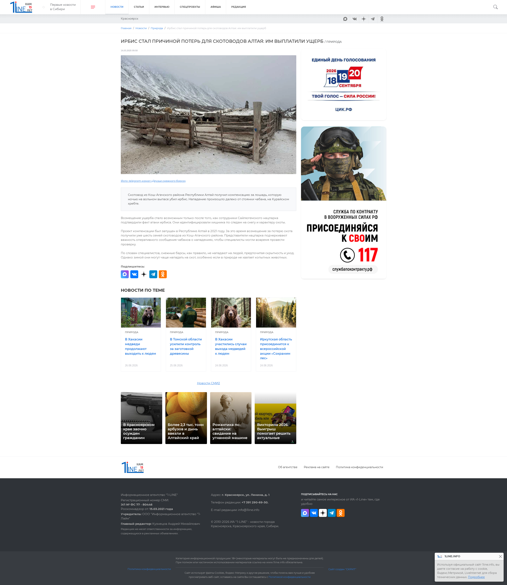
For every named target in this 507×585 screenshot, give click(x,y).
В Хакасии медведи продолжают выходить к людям (140, 346)
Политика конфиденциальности (359, 467)
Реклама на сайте (317, 467)
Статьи (139, 6)
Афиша (216, 6)
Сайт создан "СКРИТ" (342, 569)
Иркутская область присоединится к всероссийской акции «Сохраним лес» (276, 348)
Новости (117, 6)
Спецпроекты (190, 6)
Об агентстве (287, 467)
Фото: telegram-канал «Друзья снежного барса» (153, 180)
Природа (131, 332)
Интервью (161, 6)
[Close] (500, 556)
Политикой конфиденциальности (290, 577)
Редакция (238, 6)
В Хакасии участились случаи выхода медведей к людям (231, 346)
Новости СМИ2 (208, 383)
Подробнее (476, 577)
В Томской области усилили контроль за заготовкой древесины (186, 346)
